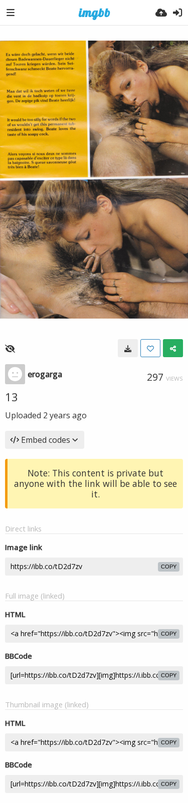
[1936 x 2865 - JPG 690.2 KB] (128, 348)
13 (11, 396)
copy (168, 567)
